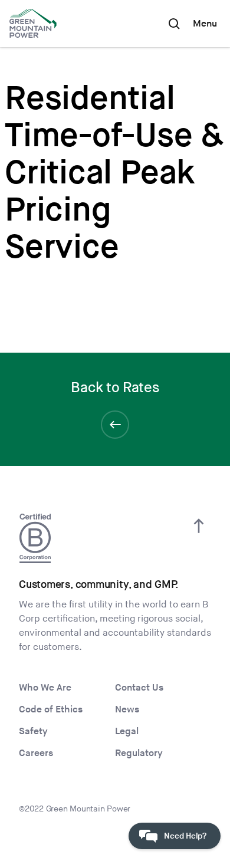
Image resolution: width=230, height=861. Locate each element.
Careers (36, 753)
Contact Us (139, 688)
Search (174, 23)
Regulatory (139, 753)
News (127, 709)
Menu (205, 23)
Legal (127, 731)
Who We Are (45, 688)
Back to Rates (115, 387)
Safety (33, 731)
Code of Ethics (51, 709)
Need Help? (185, 836)
